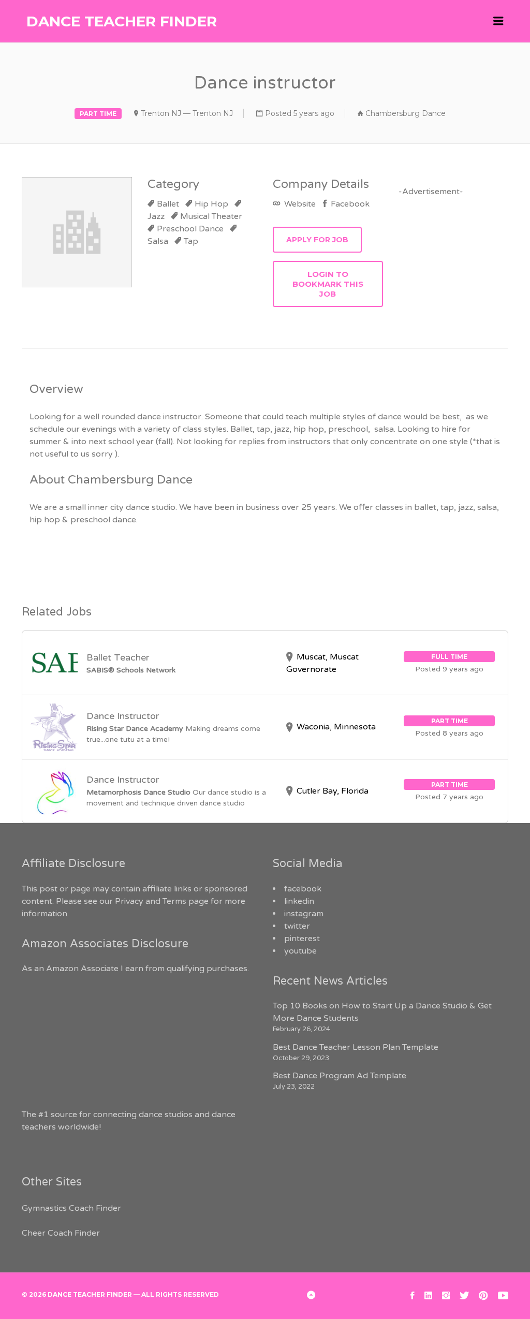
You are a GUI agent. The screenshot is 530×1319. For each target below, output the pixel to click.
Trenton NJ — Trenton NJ (187, 113)
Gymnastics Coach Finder (71, 1208)
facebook (302, 889)
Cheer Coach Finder (61, 1233)
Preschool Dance (190, 229)
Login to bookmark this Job (327, 284)
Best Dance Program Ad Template (339, 1076)
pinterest (302, 938)
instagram (303, 913)
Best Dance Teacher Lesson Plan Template (355, 1047)
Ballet (168, 204)
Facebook (349, 204)
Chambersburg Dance (405, 113)
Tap (191, 241)
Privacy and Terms (150, 901)
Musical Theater (211, 216)
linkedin (299, 901)
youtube (300, 951)
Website (299, 204)
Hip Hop (211, 204)
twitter (297, 926)
